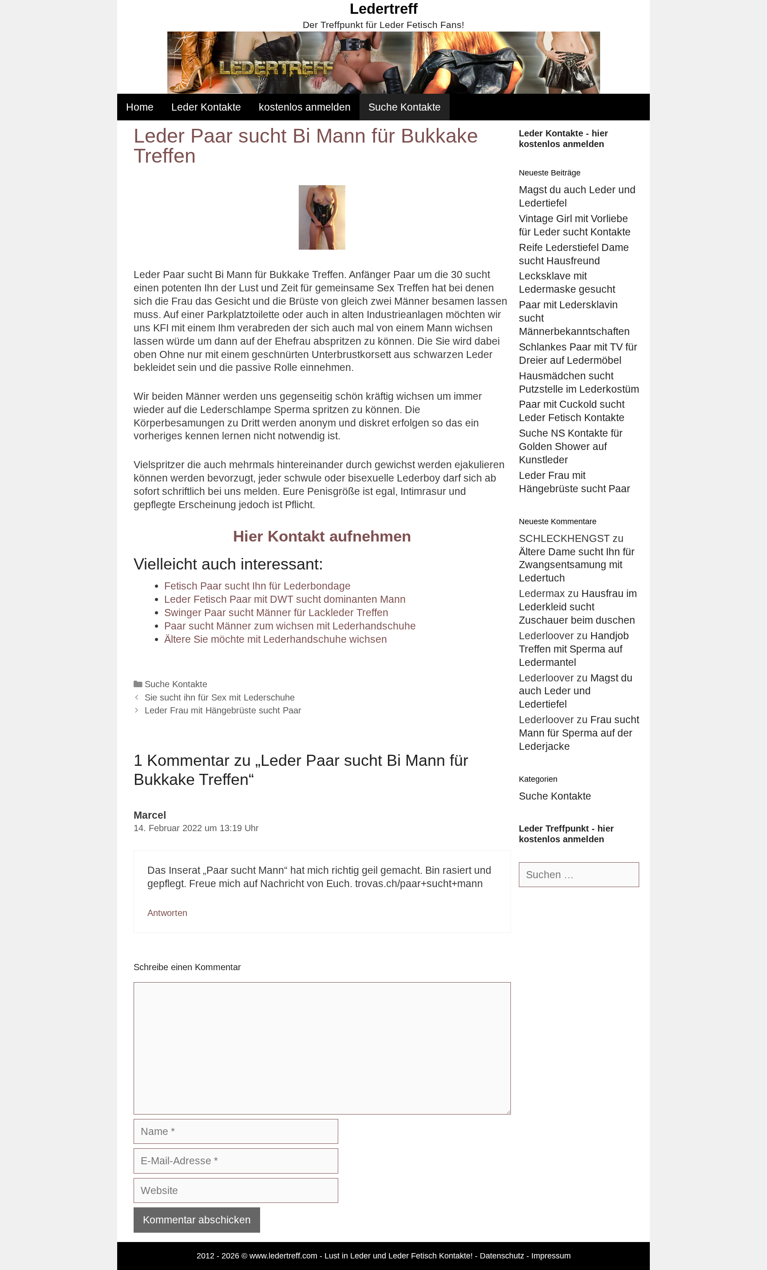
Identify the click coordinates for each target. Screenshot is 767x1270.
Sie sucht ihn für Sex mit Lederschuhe (220, 697)
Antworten (167, 913)
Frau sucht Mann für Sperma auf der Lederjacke (579, 733)
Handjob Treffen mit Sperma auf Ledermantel (574, 649)
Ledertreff (384, 8)
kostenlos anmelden (305, 107)
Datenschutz (502, 1255)
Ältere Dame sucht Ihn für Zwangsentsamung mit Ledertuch (577, 565)
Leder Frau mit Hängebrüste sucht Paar (223, 710)
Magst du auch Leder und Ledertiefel (576, 691)
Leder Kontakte (206, 107)
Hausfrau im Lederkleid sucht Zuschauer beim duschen (578, 607)
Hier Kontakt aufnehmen (322, 536)
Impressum (551, 1255)
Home (140, 107)
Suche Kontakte (404, 107)
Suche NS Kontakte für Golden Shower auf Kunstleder (571, 446)
